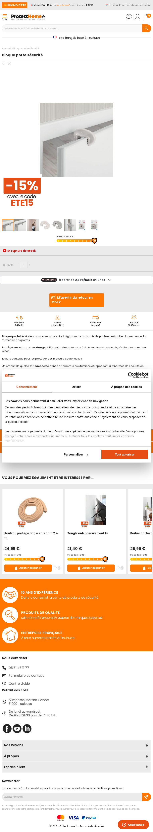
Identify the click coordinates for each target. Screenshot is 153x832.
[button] (20, 225)
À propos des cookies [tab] (126, 386)
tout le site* (61, 5)
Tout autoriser (124, 454)
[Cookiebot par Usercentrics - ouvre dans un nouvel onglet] (131, 375)
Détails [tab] (76, 386)
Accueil (6, 48)
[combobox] (76, 28)
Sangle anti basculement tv (87, 533)
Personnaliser (73, 454)
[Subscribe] (146, 797)
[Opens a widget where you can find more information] (133, 825)
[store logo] (28, 17)
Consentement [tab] (26, 386)
